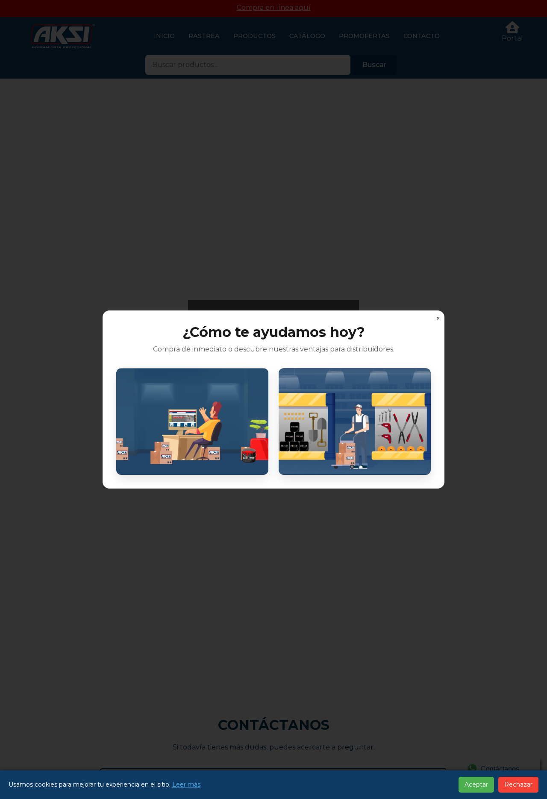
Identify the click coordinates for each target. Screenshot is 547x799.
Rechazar (518, 784)
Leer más (186, 784)
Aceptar (476, 784)
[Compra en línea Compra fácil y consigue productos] (192, 421)
